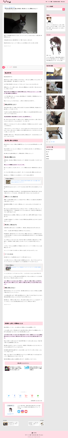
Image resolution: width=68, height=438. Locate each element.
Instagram (22, 413)
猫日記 (47, 158)
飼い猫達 (53, 141)
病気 (47, 154)
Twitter (19, 413)
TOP (46, 1)
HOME (34, 432)
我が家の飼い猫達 (56, 1)
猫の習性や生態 (39, 400)
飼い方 (47, 151)
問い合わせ (63, 1)
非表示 (15, 67)
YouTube (26, 413)
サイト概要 (50, 1)
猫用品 (47, 156)
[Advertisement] (23, 54)
